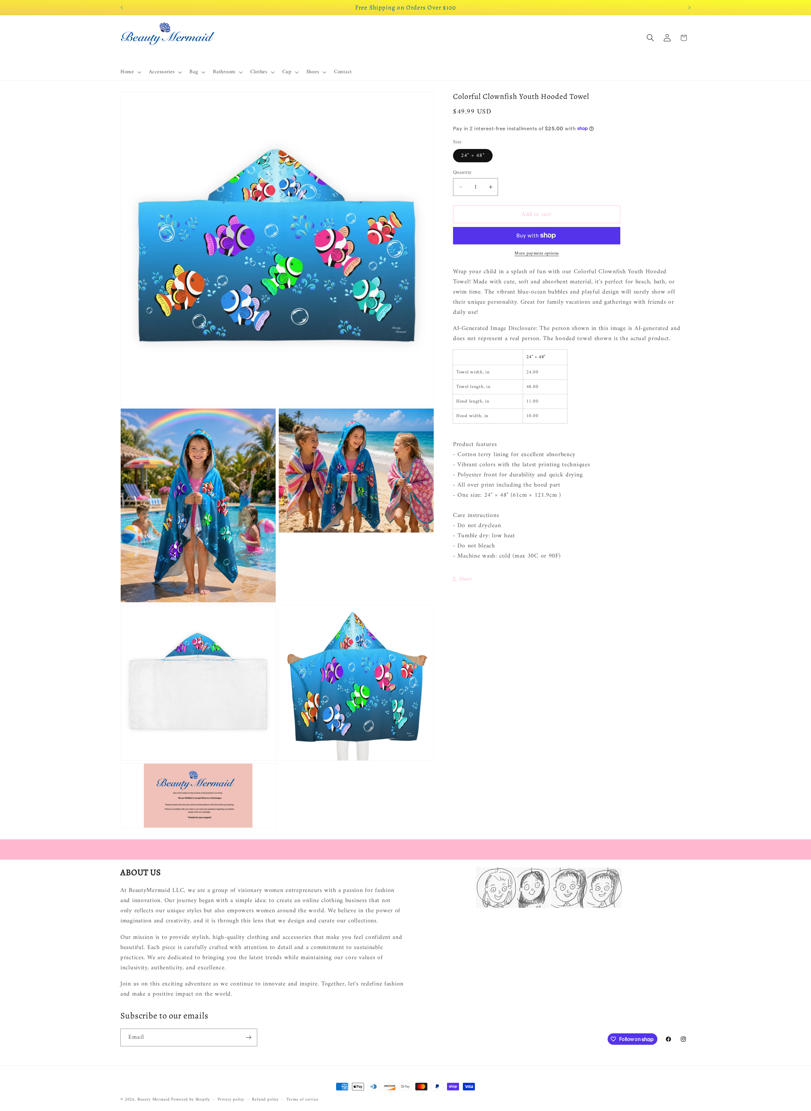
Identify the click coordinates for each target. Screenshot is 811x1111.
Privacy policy (231, 1099)
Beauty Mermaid (153, 1099)
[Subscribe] (248, 1037)
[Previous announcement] (122, 7)
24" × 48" (473, 155)
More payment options (536, 253)
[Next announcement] (689, 7)
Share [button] (465, 579)
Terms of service (302, 1099)
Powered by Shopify (190, 1099)
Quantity (462, 172)
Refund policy (265, 1099)
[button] (130, 72)
